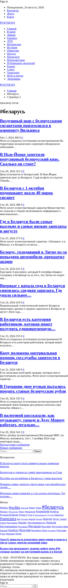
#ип (19, 519)
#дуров (50, 515)
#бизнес (4, 511)
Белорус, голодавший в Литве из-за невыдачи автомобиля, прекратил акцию (33, 257)
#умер (2, 534)
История (12, 47)
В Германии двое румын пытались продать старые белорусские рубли (33, 388)
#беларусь (53, 507)
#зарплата (8, 518)
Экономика (13, 78)
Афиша (11, 34)
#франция (10, 534)
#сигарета (36, 530)
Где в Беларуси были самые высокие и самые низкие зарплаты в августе (33, 226)
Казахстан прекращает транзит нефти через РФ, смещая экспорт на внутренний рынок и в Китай (31, 550)
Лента (10, 13)
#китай (32, 519)
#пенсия (51, 522)
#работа (13, 530)
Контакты (13, 10)
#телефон (52, 531)
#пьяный (3, 530)
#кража (39, 519)
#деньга (23, 515)
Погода (11, 53)
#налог (22, 522)
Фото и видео (15, 75)
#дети (30, 515)
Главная (11, 28)
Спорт (10, 69)
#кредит (47, 519)
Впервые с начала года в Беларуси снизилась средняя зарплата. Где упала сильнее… (32, 290)
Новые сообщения (11, 447)
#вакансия (30, 511)
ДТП (10, 41)
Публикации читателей (21, 63)
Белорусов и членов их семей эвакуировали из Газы (31, 472)
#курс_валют (60, 519)
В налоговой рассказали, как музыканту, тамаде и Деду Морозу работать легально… (32, 420)
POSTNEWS (7, 22)
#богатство (13, 512)
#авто (32, 507)
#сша (44, 530)
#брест (21, 511)
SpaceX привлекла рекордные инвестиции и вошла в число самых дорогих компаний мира (33, 541)
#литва (3, 523)
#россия (25, 530)
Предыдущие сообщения (14, 444)
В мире (11, 31)
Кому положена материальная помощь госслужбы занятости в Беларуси (30, 358)
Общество (13, 50)
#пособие (46, 526)
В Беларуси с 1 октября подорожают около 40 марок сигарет (26, 193)
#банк (38, 508)
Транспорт (13, 72)
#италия (24, 519)
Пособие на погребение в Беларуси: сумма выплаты (31, 478)
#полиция (23, 526)
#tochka (14, 507)
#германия (42, 511)
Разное (11, 66)
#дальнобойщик (9, 514)
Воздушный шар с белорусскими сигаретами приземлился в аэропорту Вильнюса (31, 125)
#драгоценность (40, 515)
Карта (10, 16)
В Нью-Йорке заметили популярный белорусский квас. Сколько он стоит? (29, 159)
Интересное (14, 44)
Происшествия (16, 60)
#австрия (24, 508)
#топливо (61, 530)
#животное (59, 515)
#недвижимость (37, 522)
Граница (12, 38)
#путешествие (60, 526)
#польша (34, 526)
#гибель (54, 511)
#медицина (12, 523)
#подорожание (8, 526)
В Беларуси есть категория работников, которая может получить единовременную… (27, 324)
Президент (13, 56)
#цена (18, 533)
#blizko (4, 507)
